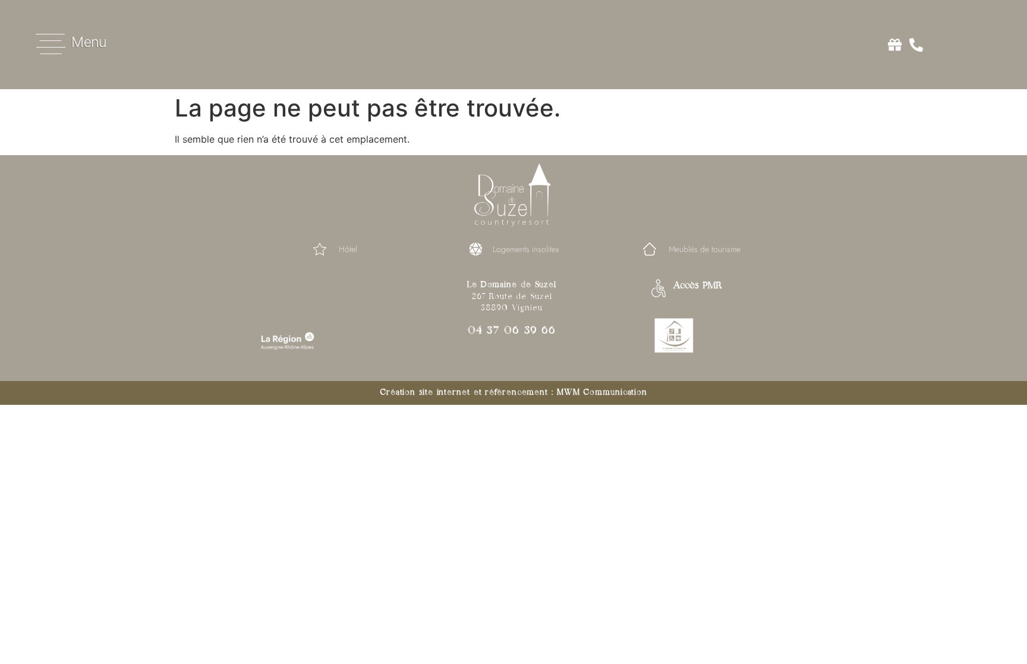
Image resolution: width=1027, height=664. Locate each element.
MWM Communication (602, 392)
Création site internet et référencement (464, 392)
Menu (88, 42)
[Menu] (50, 44)
